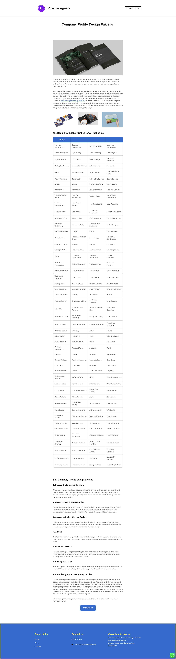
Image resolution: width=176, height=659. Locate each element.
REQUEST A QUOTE (133, 8)
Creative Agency (59, 8)
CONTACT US (88, 608)
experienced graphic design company (72, 101)
